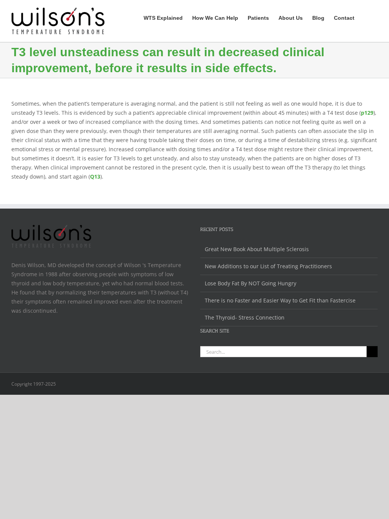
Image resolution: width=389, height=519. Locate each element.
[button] (366, 17)
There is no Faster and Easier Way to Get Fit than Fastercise (280, 300)
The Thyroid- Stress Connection (245, 317)
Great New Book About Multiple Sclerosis (257, 249)
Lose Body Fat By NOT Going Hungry (250, 283)
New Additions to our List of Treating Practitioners (268, 266)
